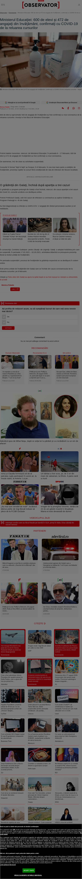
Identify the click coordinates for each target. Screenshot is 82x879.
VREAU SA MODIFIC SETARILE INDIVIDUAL (28, 875)
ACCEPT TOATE (29, 870)
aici (22, 843)
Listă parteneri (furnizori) (8, 865)
